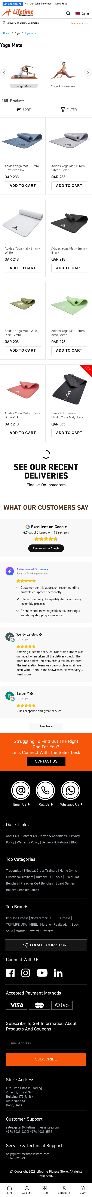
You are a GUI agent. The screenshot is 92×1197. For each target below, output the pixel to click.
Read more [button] (23, 674)
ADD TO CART (23, 185)
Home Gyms (69, 870)
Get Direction (11, 3)
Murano (46, 924)
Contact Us (46, 761)
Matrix (21, 931)
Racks (58, 877)
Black (31, 214)
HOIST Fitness (60, 918)
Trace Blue (32, 225)
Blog (74, 842)
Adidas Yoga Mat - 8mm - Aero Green (69, 333)
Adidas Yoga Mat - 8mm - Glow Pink (22, 415)
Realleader (61, 924)
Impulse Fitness (17, 918)
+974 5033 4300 (17, 1131)
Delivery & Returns (55, 842)
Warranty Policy (28, 842)
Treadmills (14, 870)
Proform (47, 931)
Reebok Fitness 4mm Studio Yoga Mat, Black (67, 415)
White (22, 235)
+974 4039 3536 (41, 1131)
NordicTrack (40, 918)
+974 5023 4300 (17, 1158)
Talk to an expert (80, 23)
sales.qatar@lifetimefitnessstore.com (32, 1127)
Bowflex (33, 931)
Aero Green (18, 219)
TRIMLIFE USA (17, 924)
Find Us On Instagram (46, 484)
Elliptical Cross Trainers (41, 870)
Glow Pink (17, 225)
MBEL (34, 924)
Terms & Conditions (53, 836)
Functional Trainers (20, 877)
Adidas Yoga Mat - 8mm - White (22, 250)
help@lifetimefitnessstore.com (27, 1154)
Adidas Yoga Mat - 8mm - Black (69, 250)
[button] (81, 13)
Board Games (65, 883)
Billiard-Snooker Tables (22, 890)
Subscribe (46, 1059)
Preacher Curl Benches (37, 883)
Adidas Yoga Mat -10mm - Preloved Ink (22, 168)
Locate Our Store (49, 945)
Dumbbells (44, 877)
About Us (12, 836)
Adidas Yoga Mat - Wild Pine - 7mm (21, 333)
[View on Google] (9, 636)
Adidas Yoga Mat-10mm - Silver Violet (69, 168)
